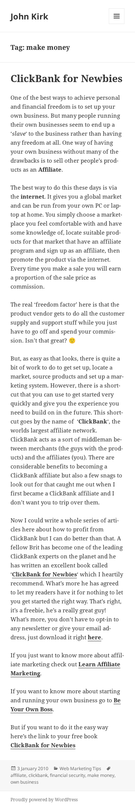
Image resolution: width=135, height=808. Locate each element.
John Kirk (29, 16)
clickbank (38, 775)
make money (100, 775)
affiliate (18, 775)
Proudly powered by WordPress (44, 799)
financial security (67, 775)
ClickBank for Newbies (66, 78)
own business (24, 782)
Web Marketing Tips (80, 768)
